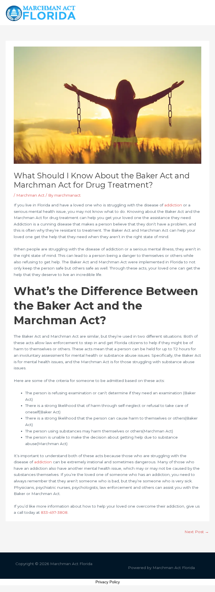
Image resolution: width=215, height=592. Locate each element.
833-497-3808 (54, 512)
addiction (173, 205)
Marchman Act (30, 195)
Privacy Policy (107, 582)
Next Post (196, 531)
